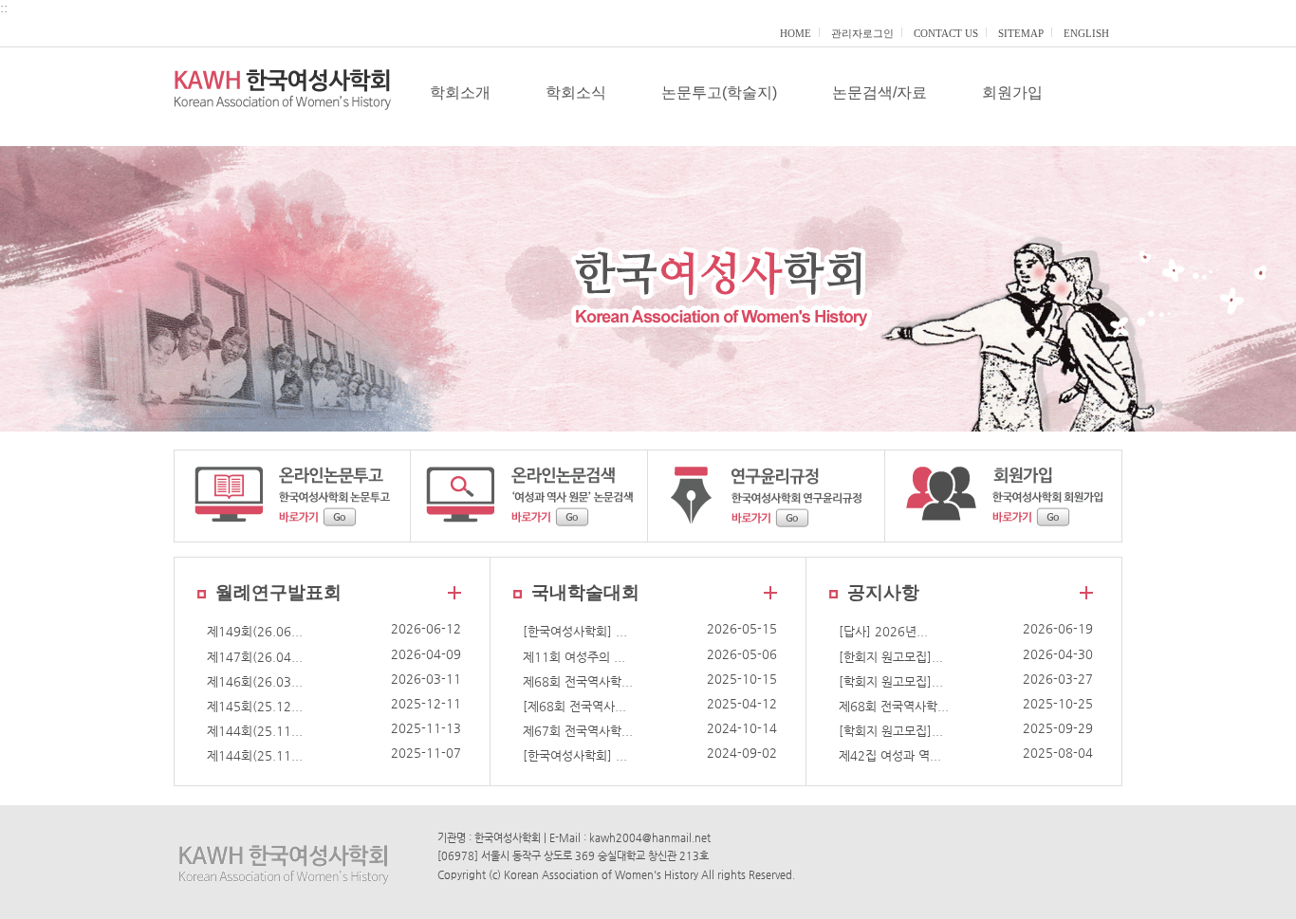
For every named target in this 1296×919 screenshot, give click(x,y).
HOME (795, 33)
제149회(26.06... (255, 631)
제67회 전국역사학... (578, 731)
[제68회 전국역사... (574, 706)
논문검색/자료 (879, 92)
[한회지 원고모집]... (891, 657)
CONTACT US (946, 33)
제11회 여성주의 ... (574, 657)
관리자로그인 (862, 33)
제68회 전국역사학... (578, 681)
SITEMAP (1021, 33)
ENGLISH (1086, 33)
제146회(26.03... (255, 681)
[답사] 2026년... (883, 631)
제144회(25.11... (255, 731)
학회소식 (576, 92)
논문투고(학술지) (719, 92)
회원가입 (1012, 92)
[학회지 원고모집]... (891, 681)
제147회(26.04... (255, 657)
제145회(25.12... (255, 706)
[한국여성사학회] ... (575, 631)
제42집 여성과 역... (890, 755)
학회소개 (460, 92)
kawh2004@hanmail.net (650, 838)
